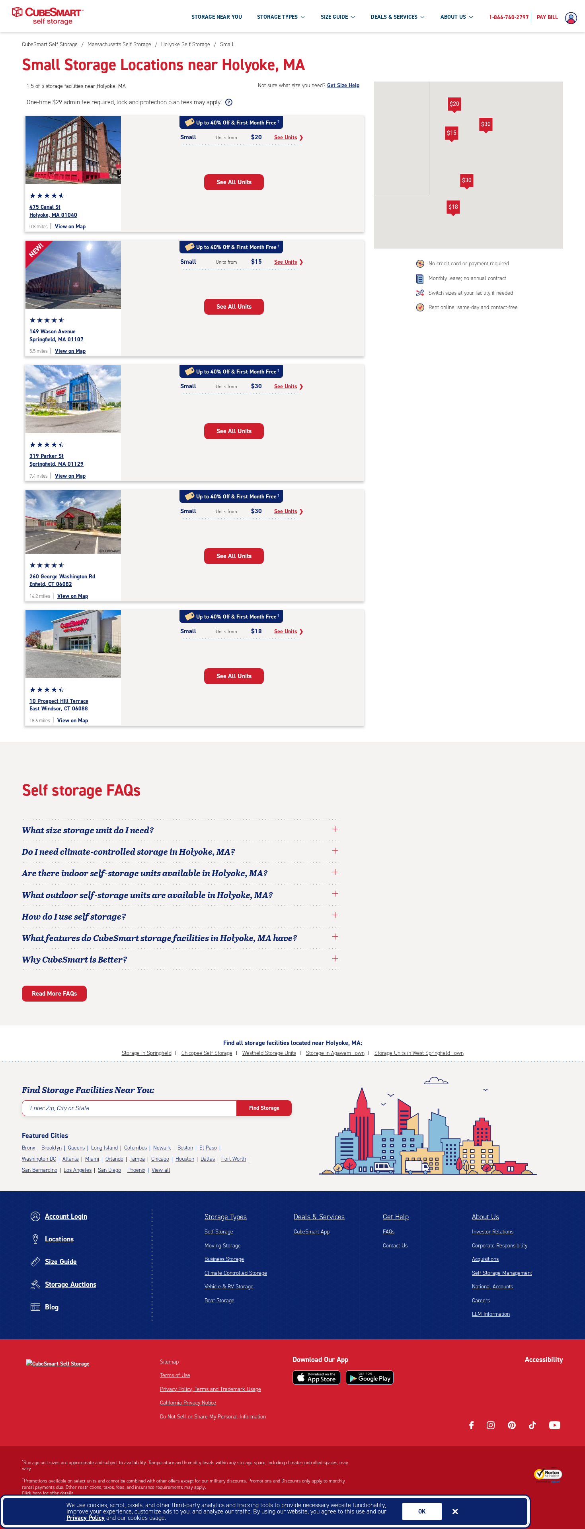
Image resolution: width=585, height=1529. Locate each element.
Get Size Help (343, 85)
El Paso (208, 1148)
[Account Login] (573, 18)
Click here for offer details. (48, 1493)
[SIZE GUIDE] (353, 16)
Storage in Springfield (147, 1053)
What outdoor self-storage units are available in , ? (147, 894)
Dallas (208, 1159)
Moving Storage (223, 1245)
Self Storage (219, 1231)
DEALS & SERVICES (394, 17)
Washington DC (39, 1159)
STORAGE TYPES (277, 17)
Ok (422, 1511)
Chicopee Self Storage (206, 1053)
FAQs (388, 1231)
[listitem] (226, 44)
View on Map (70, 226)
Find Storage (264, 1108)
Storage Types (226, 1217)
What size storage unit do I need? (88, 829)
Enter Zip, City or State (59, 1108)
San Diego (109, 1170)
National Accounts (492, 1286)
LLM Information (491, 1314)
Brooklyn (51, 1148)
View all (161, 1170)
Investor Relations (492, 1231)
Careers (481, 1300)
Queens (76, 1148)
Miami (92, 1159)
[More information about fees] (227, 102)
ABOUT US (453, 17)
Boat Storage (219, 1300)
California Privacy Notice (188, 1402)
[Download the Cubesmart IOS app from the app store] (316, 1377)
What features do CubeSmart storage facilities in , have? (159, 937)
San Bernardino (39, 1170)
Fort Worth (233, 1159)
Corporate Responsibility (499, 1245)
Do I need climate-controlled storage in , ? (128, 851)
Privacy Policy (85, 1517)
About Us (485, 1217)
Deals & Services (319, 1217)
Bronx (28, 1148)
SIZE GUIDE (334, 17)
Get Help (396, 1217)
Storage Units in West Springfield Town (419, 1053)
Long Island (104, 1148)
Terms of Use (175, 1375)
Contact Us (395, 1245)
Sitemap (169, 1362)
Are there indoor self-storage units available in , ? (145, 872)
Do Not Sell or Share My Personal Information (213, 1416)
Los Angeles (78, 1170)
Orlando (114, 1159)
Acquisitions (485, 1259)
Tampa (137, 1159)
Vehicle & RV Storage (229, 1286)
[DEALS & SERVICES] (422, 16)
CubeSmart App (312, 1231)
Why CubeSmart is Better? (74, 959)
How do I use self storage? (74, 916)
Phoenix (136, 1170)
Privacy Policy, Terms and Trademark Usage (210, 1389)
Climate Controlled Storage (236, 1273)
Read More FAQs (54, 993)
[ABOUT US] (471, 16)
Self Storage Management (502, 1273)
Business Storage (224, 1259)
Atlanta (70, 1159)
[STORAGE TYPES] (302, 16)
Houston (185, 1159)
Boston (185, 1148)
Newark (162, 1148)
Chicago (160, 1159)
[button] (454, 105)
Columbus (135, 1148)
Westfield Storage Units (269, 1053)
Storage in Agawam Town (335, 1053)
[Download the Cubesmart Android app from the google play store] (370, 1377)
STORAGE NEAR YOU (216, 17)
